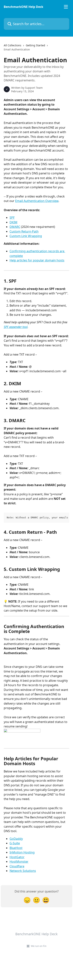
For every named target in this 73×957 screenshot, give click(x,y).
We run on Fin (38, 946)
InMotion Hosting (22, 852)
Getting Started (35, 45)
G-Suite (15, 843)
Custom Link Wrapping (26, 236)
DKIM (13, 222)
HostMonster (19, 861)
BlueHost (16, 848)
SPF (12, 217)
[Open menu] (66, 7)
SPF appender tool (16, 327)
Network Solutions (23, 871)
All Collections (12, 45)
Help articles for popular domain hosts (37, 260)
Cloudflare (17, 866)
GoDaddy (16, 839)
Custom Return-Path (24, 231)
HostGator (17, 857)
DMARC (15, 227)
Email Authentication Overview (36, 201)
